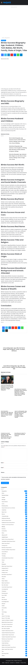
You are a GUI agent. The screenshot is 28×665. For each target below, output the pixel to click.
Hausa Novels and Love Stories (8, 507)
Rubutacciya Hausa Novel (7, 638)
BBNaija (3, 526)
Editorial (3, 603)
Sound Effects (5, 551)
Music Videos (5, 580)
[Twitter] (6, 327)
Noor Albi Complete (6, 628)
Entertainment (5, 593)
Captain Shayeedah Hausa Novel (9, 636)
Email (2, 467)
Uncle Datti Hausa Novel (7, 587)
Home (3, 37)
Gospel (3, 497)
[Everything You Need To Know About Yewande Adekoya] (21, 426)
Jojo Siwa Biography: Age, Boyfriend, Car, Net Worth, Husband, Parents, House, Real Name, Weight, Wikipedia (7, 387)
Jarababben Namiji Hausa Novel (8, 541)
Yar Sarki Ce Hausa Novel (7, 624)
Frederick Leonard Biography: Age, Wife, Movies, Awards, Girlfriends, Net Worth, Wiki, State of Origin (6, 436)
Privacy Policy (23, 662)
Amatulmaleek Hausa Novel (7, 557)
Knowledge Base (5, 601)
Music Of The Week (6, 618)
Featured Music (5, 495)
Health (3, 605)
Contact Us (12, 662)
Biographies (7, 37)
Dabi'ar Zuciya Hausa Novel (7, 539)
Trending (3, 555)
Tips (3, 651)
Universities (4, 607)
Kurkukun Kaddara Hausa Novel (8, 549)
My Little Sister (5, 584)
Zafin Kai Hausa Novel (6, 520)
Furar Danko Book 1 (6, 641)
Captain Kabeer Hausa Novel (8, 634)
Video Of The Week (6, 616)
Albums (3, 597)
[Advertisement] (14, 22)
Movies (3, 514)
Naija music (4, 512)
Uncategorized (5, 589)
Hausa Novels (5, 501)
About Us (7, 662)
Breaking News (5, 505)
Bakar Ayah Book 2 (6, 582)
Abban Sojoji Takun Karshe (7, 649)
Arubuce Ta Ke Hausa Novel (7, 524)
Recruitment (4, 599)
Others (3, 655)
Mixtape (3, 499)
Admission (4, 553)
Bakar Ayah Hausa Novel (7, 566)
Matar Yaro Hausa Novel (7, 626)
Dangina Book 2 (5, 568)
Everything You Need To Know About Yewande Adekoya (20, 434)
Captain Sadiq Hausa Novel (7, 630)
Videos (3, 578)
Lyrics (3, 503)
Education (4, 576)
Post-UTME (4, 595)
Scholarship (4, 530)
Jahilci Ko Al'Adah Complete (7, 620)
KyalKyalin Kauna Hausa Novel (8, 522)
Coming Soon (4, 545)
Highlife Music (5, 537)
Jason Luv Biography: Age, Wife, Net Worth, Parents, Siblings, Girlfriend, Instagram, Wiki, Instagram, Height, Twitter (21, 414)
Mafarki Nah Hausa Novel (7, 622)
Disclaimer (18, 662)
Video (3, 562)
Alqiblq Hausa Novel (6, 645)
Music (3, 493)
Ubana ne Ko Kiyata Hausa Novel (9, 647)
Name (2, 462)
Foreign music (5, 572)
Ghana (3, 560)
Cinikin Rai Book (5, 643)
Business (3, 528)
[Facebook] (3, 327)
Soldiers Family (5, 570)
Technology (4, 611)
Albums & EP (4, 535)
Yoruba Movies (5, 516)
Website (2, 472)
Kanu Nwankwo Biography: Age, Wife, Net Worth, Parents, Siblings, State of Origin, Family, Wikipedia (7, 414)
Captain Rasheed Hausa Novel (8, 632)
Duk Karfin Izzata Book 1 (7, 574)
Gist (2, 609)
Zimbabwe (4, 591)
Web (3, 614)
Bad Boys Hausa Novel (6, 547)
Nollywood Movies (6, 518)
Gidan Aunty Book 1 (6, 543)
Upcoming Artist (5, 653)
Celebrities (4, 509)
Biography (4, 564)
